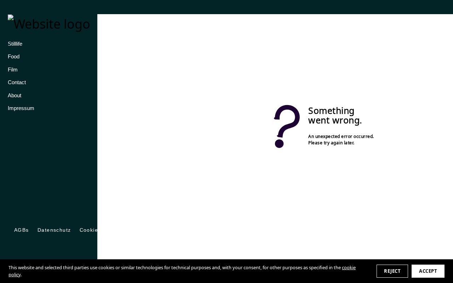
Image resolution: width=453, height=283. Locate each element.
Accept (428, 271)
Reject (392, 271)
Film (13, 70)
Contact (17, 82)
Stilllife (15, 44)
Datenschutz (54, 230)
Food (13, 56)
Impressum (21, 108)
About (14, 95)
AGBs (21, 230)
